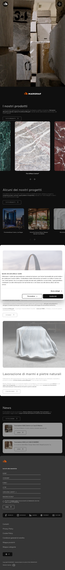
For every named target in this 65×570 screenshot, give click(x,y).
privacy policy (14, 501)
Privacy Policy (8, 529)
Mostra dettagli (55, 291)
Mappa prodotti (9, 542)
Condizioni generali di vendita (13, 538)
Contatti (6, 524)
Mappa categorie (9, 547)
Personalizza (31, 296)
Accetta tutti (53, 296)
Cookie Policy (8, 533)
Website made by (7, 565)
